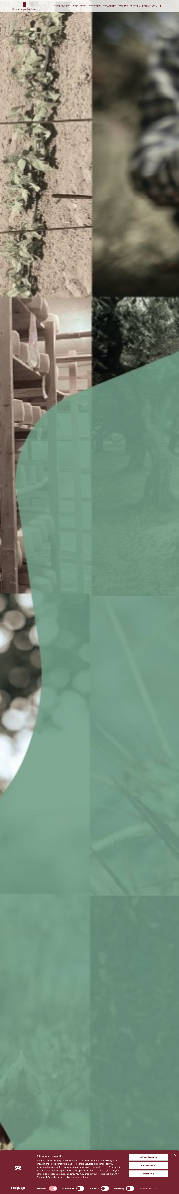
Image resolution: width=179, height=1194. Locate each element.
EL (162, 6)
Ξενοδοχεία (79, 6)
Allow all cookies (148, 1157)
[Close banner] (175, 1155)
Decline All (148, 1174)
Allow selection (148, 1165)
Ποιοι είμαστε (62, 6)
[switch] (80, 1188)
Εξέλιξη (123, 6)
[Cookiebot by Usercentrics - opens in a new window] (18, 1188)
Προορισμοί (109, 6)
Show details (145, 1188)
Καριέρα (135, 6)
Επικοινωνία (149, 6)
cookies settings (79, 1177)
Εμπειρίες (95, 6)
